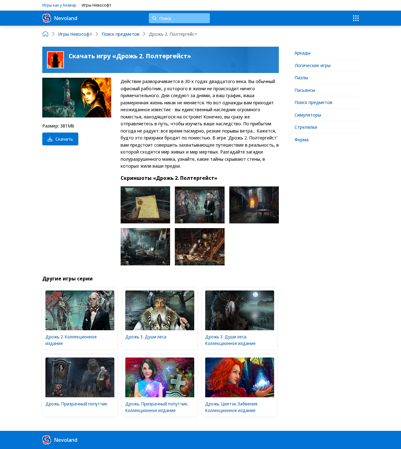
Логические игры (312, 65)
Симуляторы (307, 115)
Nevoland (65, 18)
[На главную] (45, 34)
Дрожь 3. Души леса (145, 337)
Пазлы (301, 77)
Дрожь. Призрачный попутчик (76, 404)
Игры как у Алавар (59, 5)
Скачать (64, 139)
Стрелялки (305, 127)
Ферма (301, 139)
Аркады (302, 53)
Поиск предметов (313, 102)
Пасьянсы (304, 90)
